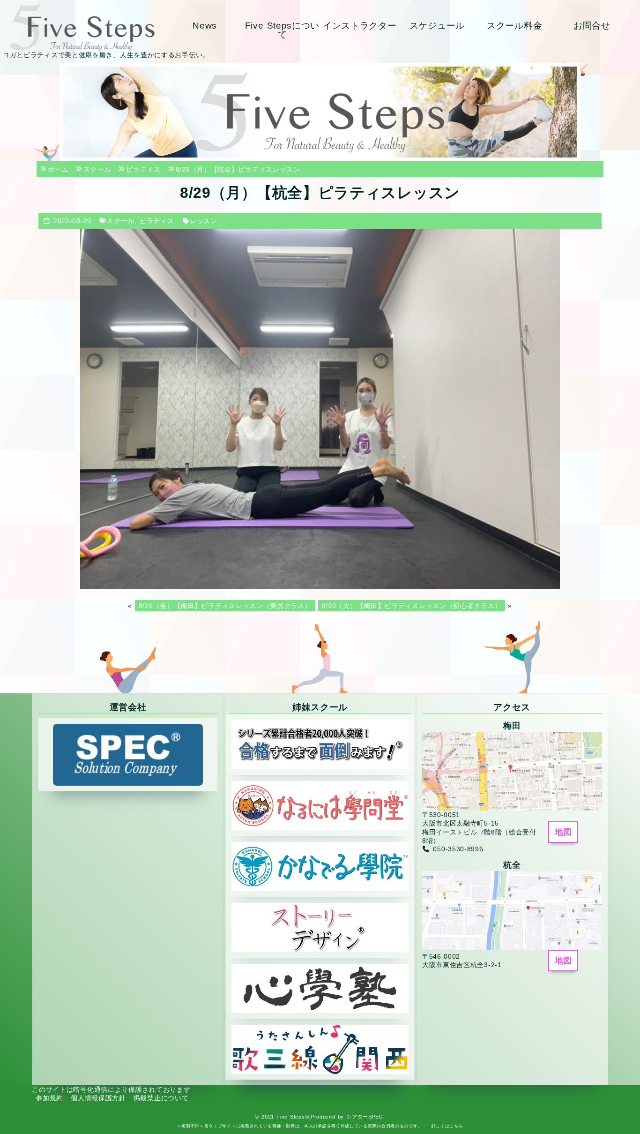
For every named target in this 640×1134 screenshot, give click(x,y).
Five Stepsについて (282, 30)
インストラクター (360, 25)
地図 (563, 832)
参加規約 (49, 1098)
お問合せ (591, 25)
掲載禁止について (161, 1098)
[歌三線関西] (320, 1048)
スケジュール (437, 25)
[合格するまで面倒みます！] (320, 744)
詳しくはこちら (447, 1126)
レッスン (203, 221)
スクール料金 (514, 25)
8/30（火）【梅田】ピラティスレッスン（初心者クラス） (412, 605)
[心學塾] (320, 987)
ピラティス (157, 221)
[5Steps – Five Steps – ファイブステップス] (82, 27)
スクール (120, 221)
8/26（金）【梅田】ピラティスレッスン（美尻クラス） (225, 605)
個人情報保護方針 (98, 1098)
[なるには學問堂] (320, 805)
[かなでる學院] (320, 866)
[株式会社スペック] (128, 754)
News (205, 25)
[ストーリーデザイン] (320, 927)
